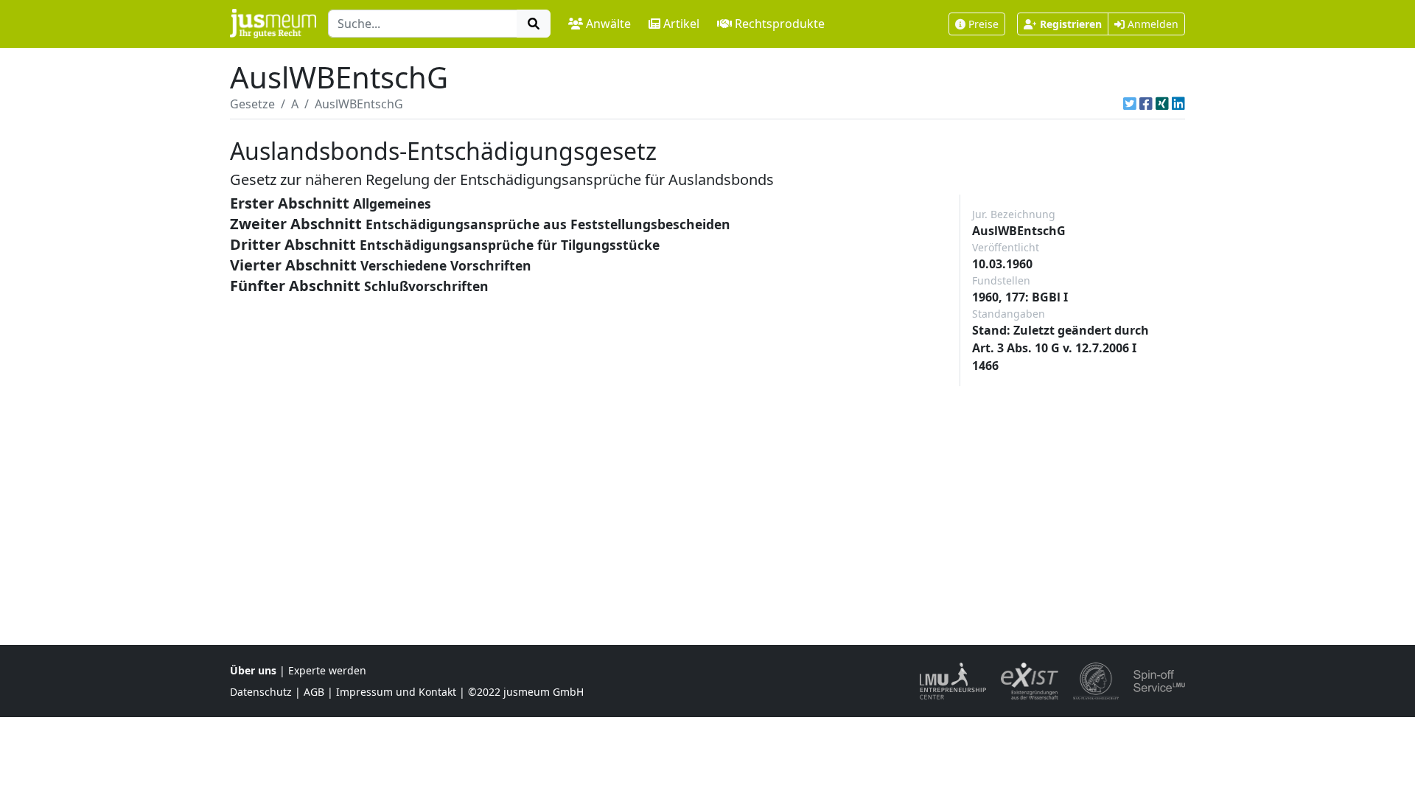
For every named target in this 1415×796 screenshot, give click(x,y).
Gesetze (252, 104)
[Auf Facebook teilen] (1146, 104)
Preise (983, 24)
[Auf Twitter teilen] (1129, 104)
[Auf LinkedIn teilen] (1178, 104)
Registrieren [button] (1071, 24)
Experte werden (327, 670)
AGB (314, 692)
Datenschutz (261, 692)
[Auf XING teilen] (1162, 104)
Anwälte (608, 23)
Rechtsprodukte (780, 23)
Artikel (681, 23)
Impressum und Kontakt (396, 692)
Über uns (253, 670)
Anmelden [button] (1151, 24)
